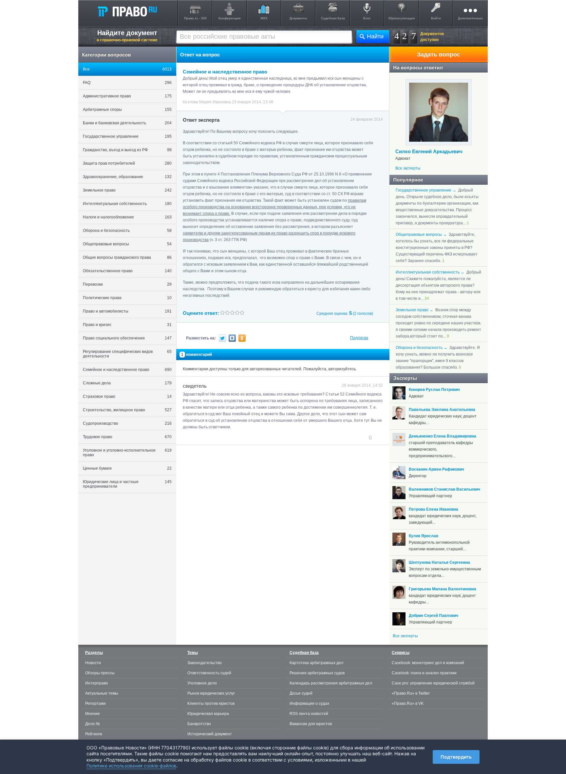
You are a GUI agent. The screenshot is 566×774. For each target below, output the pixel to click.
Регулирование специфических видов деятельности (127, 353)
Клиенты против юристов (211, 703)
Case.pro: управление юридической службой (433, 683)
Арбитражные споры (127, 109)
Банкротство (199, 724)
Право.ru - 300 (195, 18)
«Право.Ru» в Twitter (411, 693)
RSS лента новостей (309, 713)
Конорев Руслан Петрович (434, 389)
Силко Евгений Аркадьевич (428, 151)
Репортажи (95, 703)
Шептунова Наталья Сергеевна (439, 562)
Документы (298, 18)
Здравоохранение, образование (127, 176)
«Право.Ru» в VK (408, 703)
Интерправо (96, 683)
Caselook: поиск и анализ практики (424, 673)
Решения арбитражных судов (317, 673)
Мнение (92, 713)
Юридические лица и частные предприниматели (127, 484)
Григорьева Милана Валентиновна (442, 589)
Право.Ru (127, 11)
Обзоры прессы (100, 673)
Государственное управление (127, 136)
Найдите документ (127, 35)
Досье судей (301, 693)
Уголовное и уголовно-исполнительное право (127, 452)
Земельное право (127, 190)
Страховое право (127, 396)
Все (127, 69)
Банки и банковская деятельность (127, 123)
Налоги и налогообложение (127, 217)
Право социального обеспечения (127, 338)
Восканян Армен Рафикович (436, 469)
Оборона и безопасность (127, 230)
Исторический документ (209, 734)
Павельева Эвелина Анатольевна (442, 409)
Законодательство (204, 663)
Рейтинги (93, 734)
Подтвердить (456, 757)
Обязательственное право (127, 271)
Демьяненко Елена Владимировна (442, 436)
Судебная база (333, 18)
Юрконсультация (401, 18)
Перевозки (127, 284)
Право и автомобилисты (127, 311)
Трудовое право (127, 437)
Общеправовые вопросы (127, 244)
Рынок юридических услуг (211, 693)
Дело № (92, 724)
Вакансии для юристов (311, 724)
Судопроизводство (127, 423)
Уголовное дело (202, 683)
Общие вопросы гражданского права (127, 257)
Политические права (127, 297)
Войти (436, 18)
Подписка (359, 338)
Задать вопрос (438, 54)
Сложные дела (127, 383)
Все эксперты (408, 168)
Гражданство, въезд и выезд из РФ (127, 150)
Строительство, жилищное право (127, 410)
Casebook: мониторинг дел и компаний (428, 663)
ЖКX (264, 18)
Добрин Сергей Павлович (433, 615)
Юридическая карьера (208, 713)
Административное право (127, 96)
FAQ (127, 82)
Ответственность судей (209, 673)
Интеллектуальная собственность (127, 203)
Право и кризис (127, 324)
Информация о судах (309, 703)
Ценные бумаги (127, 468)
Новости (93, 663)
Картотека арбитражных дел (316, 663)
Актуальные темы (101, 693)
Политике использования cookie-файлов (131, 765)
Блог (367, 18)
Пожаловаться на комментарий (215, 437)
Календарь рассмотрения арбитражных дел (331, 683)
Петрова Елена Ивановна (433, 509)
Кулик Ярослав (423, 536)
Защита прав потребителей (127, 163)
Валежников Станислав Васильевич (444, 489)
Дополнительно (470, 18)
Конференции (229, 18)
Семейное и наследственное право (127, 369)
